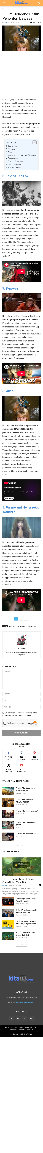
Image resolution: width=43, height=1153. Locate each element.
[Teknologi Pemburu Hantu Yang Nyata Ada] (8, 901)
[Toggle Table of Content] (33, 142)
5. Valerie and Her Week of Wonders (21, 155)
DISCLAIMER (19, 1027)
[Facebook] (11, 1018)
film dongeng (32, 626)
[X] (24, 1018)
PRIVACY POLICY (30, 1027)
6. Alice (9, 152)
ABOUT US (8, 1027)
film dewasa (21, 626)
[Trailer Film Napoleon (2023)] (8, 837)
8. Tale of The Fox (13, 146)
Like (8, 752)
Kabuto (7, 22)
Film (3, 9)
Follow (21, 752)
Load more (20, 845)
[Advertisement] (21, 75)
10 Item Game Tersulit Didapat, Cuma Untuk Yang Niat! (19, 881)
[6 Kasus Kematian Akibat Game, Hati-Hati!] (8, 936)
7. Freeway (10, 149)
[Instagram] (18, 1018)
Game (5, 875)
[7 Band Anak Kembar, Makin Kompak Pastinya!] (8, 913)
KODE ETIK (13, 1030)
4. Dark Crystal (12, 158)
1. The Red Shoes (13, 167)
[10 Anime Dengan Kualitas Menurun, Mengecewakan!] (8, 924)
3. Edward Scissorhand (15, 161)
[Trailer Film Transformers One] (8, 814)
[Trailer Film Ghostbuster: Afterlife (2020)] (8, 791)
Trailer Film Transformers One (28, 811)
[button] (4, 3)
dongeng (12, 626)
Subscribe (21, 764)
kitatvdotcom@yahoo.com (26, 1002)
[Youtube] (31, 1018)
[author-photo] (21, 645)
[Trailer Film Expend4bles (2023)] (8, 825)
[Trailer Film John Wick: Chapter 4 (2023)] (8, 802)
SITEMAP (30, 1030)
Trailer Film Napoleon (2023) (27, 834)
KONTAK (22, 1030)
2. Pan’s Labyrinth (13, 164)
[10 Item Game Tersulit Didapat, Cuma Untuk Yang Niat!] (21, 866)
